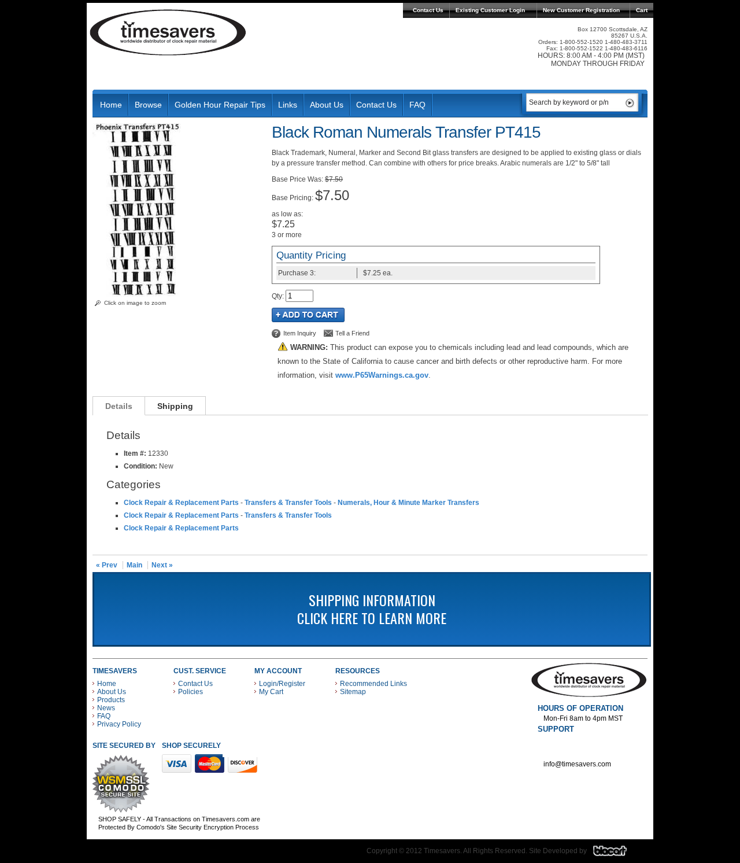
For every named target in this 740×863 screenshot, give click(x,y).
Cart (642, 10)
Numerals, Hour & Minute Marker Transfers (408, 503)
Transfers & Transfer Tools (288, 503)
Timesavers (168, 32)
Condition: (140, 466)
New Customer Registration (581, 10)
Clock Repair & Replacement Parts (181, 503)
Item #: (136, 453)
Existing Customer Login (490, 10)
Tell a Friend (352, 333)
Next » (162, 565)
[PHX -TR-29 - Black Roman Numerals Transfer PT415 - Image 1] (136, 294)
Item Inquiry (299, 333)
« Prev (106, 565)
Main (134, 565)
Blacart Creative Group (617, 853)
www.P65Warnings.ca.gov (381, 375)
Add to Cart (308, 315)
